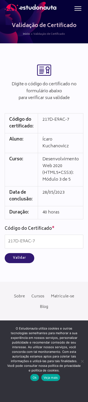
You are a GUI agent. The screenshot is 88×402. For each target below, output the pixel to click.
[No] (82, 361)
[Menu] (78, 9)
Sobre (19, 296)
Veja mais (51, 377)
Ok (35, 377)
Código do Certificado (29, 229)
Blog (44, 307)
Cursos (37, 296)
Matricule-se (62, 296)
